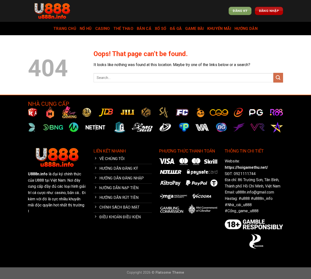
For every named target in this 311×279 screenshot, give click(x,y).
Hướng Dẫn (246, 28)
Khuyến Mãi (219, 28)
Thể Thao (123, 28)
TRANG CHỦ (64, 28)
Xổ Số (160, 28)
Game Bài (194, 28)
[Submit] (278, 77)
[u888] (52, 11)
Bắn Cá (144, 28)
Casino (102, 28)
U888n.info (38, 174)
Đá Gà (176, 28)
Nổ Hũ (86, 28)
